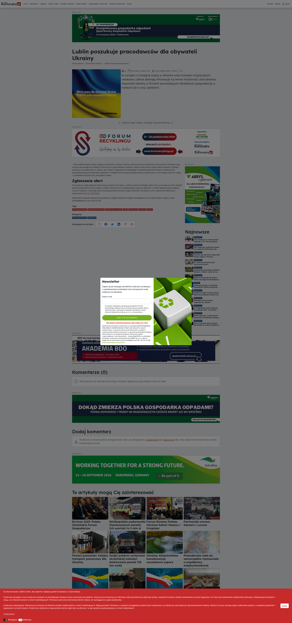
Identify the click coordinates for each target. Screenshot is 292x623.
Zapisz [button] (284, 606)
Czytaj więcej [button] (9, 614)
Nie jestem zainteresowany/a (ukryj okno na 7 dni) (127, 323)
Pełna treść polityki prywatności (113, 342)
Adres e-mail (107, 297)
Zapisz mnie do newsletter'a (126, 318)
